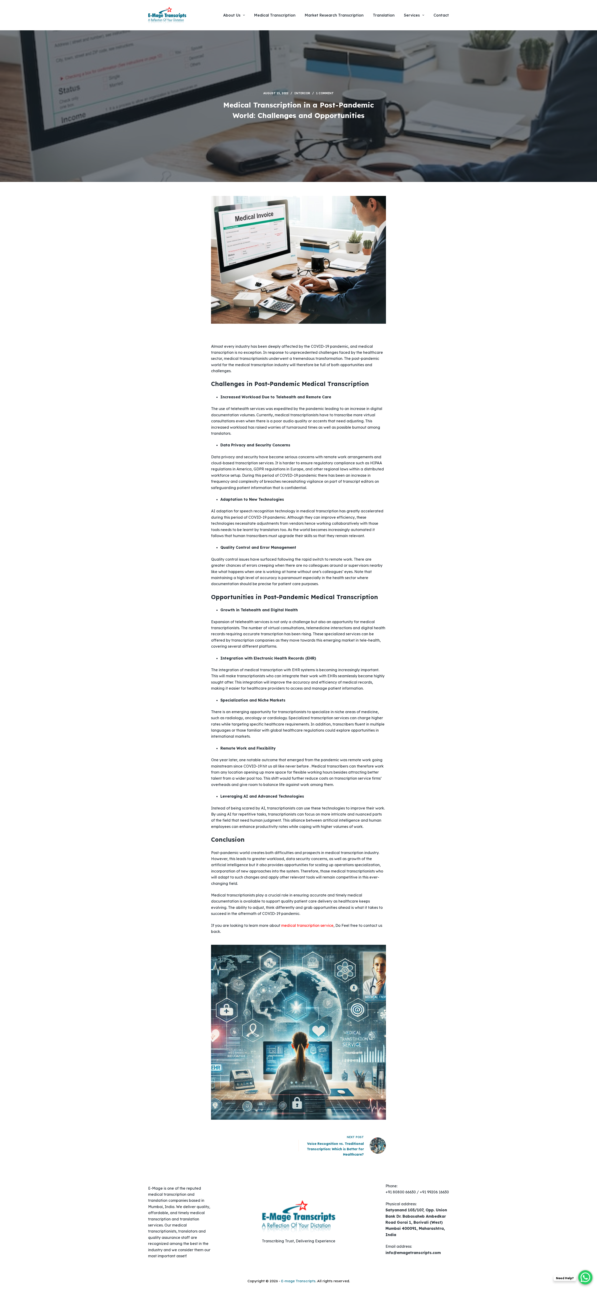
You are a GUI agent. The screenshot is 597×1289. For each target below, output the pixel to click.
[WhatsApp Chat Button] (585, 1277)
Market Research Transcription (334, 15)
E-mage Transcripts (298, 1281)
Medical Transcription (274, 15)
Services (412, 15)
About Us (231, 15)
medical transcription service (307, 925)
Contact (441, 15)
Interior (302, 93)
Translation (384, 15)
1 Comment (325, 93)
